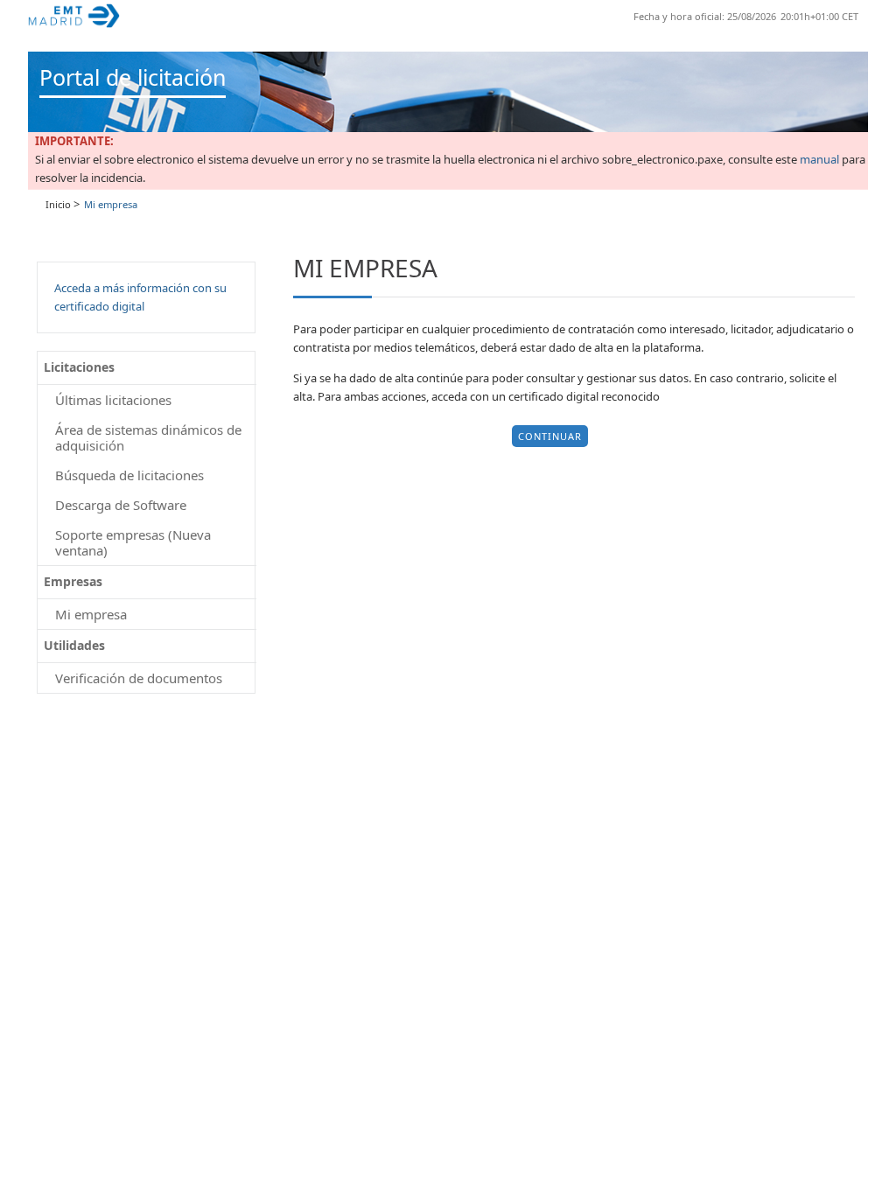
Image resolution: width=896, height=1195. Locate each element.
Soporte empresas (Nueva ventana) (133, 542)
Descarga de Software (120, 505)
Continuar (550, 436)
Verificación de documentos (138, 678)
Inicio (58, 204)
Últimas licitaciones (113, 400)
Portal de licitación (132, 77)
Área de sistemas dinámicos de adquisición (148, 437)
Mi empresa (91, 614)
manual (819, 159)
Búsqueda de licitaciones (129, 475)
